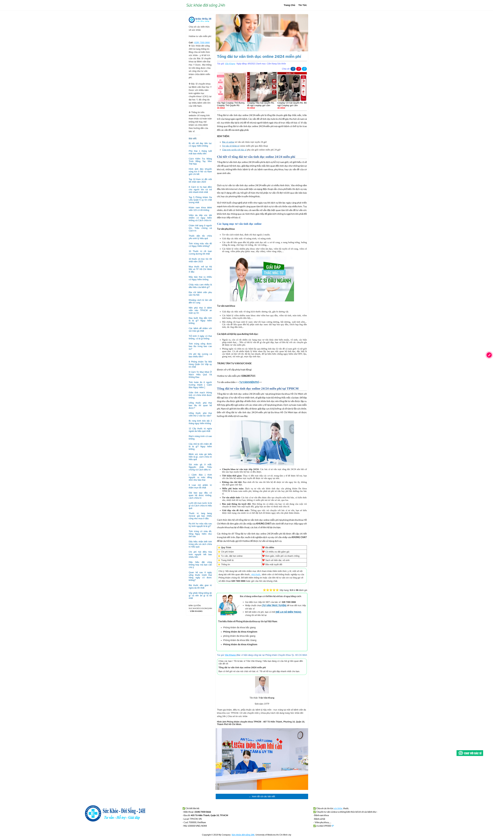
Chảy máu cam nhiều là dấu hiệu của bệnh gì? (200, 285)
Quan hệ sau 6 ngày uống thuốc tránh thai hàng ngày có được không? (200, 576)
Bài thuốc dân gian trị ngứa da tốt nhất (200, 586)
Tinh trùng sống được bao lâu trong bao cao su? (200, 346)
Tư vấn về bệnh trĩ (230, 146)
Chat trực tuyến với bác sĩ (234, 149)
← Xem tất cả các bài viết (262, 796)
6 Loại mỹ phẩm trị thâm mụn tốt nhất (200, 486)
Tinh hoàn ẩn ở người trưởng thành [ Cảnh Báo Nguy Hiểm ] (200, 385)
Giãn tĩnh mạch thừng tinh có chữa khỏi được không (200, 395)
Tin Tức (302, 5)
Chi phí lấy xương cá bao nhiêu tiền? (200, 355)
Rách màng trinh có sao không (200, 437)
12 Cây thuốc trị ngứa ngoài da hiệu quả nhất (200, 429)
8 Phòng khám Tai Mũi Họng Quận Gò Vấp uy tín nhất (200, 364)
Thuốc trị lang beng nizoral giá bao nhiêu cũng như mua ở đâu (200, 516)
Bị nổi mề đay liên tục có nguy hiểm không (200, 144)
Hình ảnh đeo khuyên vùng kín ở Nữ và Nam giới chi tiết (200, 171)
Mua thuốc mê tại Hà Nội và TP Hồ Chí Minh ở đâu (200, 269)
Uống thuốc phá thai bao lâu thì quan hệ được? (200, 405)
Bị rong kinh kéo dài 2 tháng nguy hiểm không (200, 422)
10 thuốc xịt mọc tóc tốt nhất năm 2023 (200, 260)
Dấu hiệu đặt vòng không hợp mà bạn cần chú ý (200, 565)
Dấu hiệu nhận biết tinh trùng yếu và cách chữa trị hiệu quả (200, 544)
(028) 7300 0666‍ (202, 42)
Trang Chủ (289, 5)
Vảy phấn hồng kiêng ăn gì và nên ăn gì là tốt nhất (200, 595)
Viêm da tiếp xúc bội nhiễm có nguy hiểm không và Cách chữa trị (200, 218)
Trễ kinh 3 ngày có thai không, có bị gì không (200, 337)
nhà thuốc (256, 574)
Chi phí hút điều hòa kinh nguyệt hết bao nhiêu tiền (200, 554)
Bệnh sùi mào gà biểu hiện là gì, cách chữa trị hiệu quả (200, 457)
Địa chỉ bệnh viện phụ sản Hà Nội (200, 293)
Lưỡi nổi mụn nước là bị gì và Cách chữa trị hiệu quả (200, 505)
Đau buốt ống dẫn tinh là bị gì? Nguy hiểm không (200, 320)
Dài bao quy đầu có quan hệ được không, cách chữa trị (200, 495)
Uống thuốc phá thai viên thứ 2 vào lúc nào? (200, 414)
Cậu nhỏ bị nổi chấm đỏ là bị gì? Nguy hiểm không (200, 446)
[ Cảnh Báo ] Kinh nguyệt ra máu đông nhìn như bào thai (200, 477)
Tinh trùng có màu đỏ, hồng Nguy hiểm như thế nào (200, 534)
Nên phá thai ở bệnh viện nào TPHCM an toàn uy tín (200, 310)
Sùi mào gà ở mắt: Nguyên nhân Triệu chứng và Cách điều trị (200, 467)
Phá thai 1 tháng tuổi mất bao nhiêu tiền (200, 152)
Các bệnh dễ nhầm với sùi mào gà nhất (200, 329)
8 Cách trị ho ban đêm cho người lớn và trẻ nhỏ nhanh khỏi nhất (200, 189)
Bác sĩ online (228, 142)
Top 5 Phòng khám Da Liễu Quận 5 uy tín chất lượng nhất (200, 200)
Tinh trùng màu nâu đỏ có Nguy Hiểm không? (200, 244)
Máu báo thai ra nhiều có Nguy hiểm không (200, 278)
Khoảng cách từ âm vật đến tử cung (200, 301)
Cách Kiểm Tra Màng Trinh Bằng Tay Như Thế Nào (200, 161)
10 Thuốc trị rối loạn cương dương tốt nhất (200, 252)
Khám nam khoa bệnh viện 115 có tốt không (200, 208)
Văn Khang (230, 64)
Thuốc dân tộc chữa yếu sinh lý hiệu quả (200, 237)
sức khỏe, (338, 808)
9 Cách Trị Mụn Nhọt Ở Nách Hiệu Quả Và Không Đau (200, 374)
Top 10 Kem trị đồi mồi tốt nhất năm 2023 (200, 180)
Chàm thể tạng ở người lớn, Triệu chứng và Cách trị (200, 228)
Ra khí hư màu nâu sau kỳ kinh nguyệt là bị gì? (200, 524)
